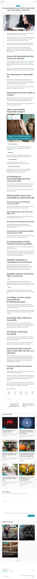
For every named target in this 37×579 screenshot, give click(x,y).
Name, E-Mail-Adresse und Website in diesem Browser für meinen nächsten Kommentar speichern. (19, 513)
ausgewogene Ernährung (13, 146)
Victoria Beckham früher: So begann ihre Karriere (8, 431)
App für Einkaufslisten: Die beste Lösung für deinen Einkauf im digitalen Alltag (9, 536)
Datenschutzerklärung (25, 575)
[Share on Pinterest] (3, 44)
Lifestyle (10, 522)
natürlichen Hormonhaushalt (25, 61)
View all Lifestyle (18, 560)
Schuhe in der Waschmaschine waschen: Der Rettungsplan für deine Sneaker (26, 535)
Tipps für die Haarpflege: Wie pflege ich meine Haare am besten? (29, 405)
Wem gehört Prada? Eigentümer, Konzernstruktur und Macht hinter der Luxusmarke (9, 552)
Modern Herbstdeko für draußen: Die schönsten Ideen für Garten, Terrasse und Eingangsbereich (27, 454)
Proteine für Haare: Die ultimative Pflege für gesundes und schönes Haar (13, 405)
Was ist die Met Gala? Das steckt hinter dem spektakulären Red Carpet (9, 454)
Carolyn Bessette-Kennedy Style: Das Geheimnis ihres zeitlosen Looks (9, 478)
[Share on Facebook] (3, 39)
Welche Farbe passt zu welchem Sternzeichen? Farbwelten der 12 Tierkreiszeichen (26, 432)
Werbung (32, 576)
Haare (23, 97)
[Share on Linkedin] (3, 46)
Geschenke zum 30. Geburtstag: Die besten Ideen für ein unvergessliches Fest (26, 478)
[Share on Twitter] (3, 42)
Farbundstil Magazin (6, 576)
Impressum (32, 575)
